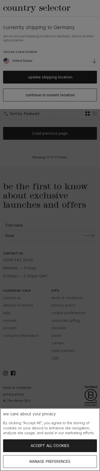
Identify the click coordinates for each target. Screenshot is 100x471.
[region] (50, 439)
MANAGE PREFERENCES (50, 461)
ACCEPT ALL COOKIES (50, 445)
